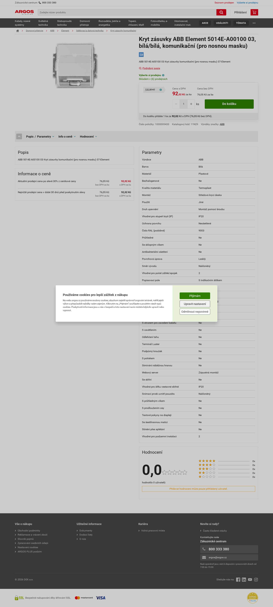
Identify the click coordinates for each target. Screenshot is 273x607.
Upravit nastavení (195, 304)
